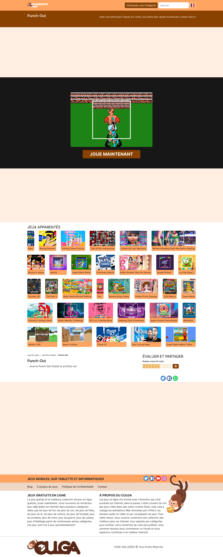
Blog (29, 486)
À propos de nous (47, 486)
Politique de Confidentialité (77, 486)
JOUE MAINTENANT (111, 154)
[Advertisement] (111, 52)
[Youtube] (158, 478)
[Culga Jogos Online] (53, 546)
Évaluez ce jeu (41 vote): (153, 361)
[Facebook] (169, 378)
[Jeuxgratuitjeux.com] (38, 5)
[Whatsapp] (175, 378)
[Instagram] (164, 478)
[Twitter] (163, 378)
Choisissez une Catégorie (141, 5)
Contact (102, 486)
